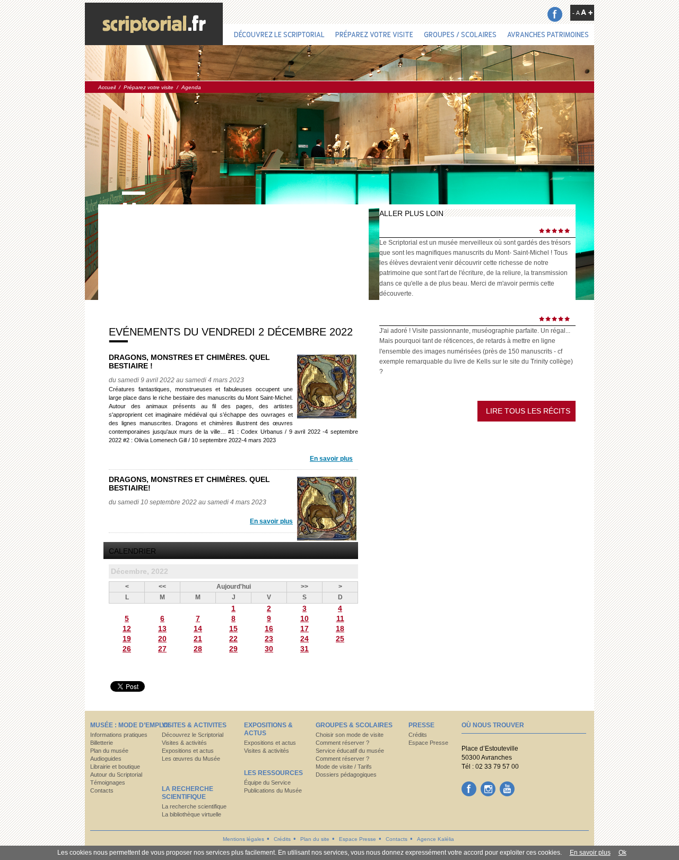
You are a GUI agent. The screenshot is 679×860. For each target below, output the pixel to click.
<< (162, 586)
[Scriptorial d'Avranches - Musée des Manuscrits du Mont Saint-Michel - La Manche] (154, 24)
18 (340, 628)
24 (304, 638)
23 (269, 638)
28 (198, 648)
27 (162, 648)
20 (162, 638)
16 (269, 628)
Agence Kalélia (435, 839)
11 (340, 618)
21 (198, 638)
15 (233, 628)
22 (233, 638)
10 (304, 618)
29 (233, 648)
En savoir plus (331, 458)
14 (198, 628)
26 (127, 648)
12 (127, 628)
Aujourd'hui (233, 586)
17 (304, 628)
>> (304, 586)
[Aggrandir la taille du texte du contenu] (587, 12)
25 (340, 638)
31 (304, 648)
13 (162, 628)
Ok (622, 852)
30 (269, 648)
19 (127, 638)
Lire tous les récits (528, 411)
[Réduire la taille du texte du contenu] (576, 13)
